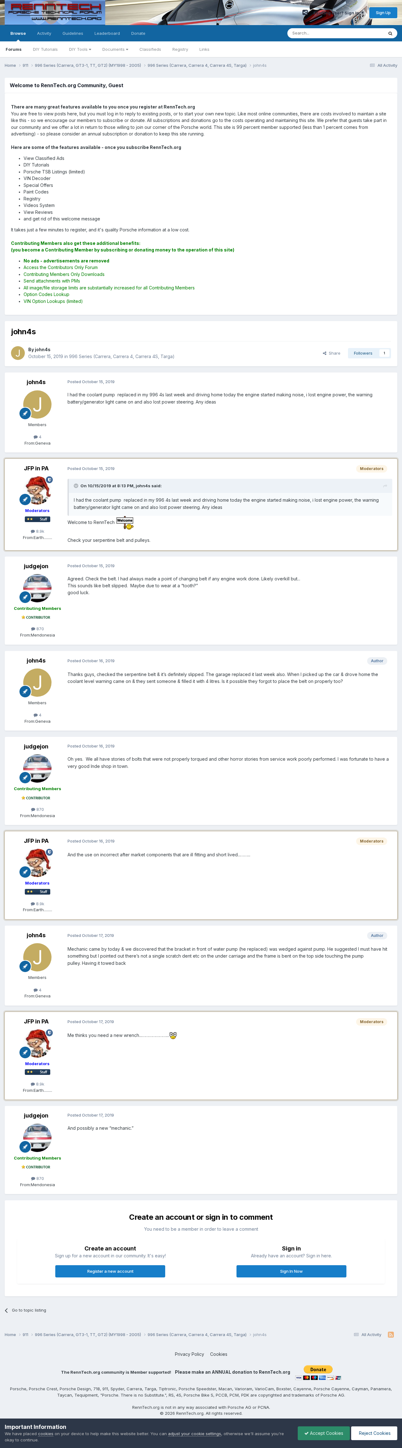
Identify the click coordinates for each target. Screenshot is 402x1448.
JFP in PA (36, 468)
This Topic (365, 33)
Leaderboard (107, 33)
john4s (36, 382)
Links (204, 49)
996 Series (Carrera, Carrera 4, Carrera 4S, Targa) (122, 356)
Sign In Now (291, 1271)
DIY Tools (79, 49)
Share (333, 353)
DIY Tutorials (45, 49)
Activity (44, 33)
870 (39, 628)
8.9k (39, 531)
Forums (14, 49)
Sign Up (383, 12)
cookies (45, 1433)
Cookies (218, 1354)
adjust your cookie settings (194, 1433)
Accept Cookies (326, 1433)
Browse (18, 33)
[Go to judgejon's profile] (37, 588)
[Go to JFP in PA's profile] (37, 490)
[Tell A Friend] (305, 12)
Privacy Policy (189, 1354)
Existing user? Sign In (337, 12)
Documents (114, 49)
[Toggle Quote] (76, 485)
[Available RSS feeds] (390, 1334)
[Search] (390, 33)
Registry (180, 49)
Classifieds (150, 49)
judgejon (36, 566)
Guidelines (72, 33)
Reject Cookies (374, 1433)
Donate (138, 33)
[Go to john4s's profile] (18, 353)
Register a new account (110, 1271)
